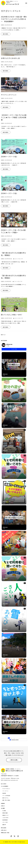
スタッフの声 (4, 822)
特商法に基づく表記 (5, 832)
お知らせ (3, 805)
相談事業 (4, 793)
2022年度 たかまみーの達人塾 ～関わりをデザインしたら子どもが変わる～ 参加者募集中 (14, 19)
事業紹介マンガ (5, 815)
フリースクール (5, 791)
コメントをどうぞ (19, 258)
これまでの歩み (5, 817)
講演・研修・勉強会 (6, 800)
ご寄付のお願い (14, 760)
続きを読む (5, 34)
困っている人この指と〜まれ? (11, 314)
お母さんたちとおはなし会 (10, 58)
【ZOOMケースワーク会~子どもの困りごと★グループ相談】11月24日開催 (13, 117)
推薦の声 (4, 824)
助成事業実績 (4, 820)
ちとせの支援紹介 (4, 786)
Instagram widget (14, 739)
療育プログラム (5, 798)
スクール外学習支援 (6, 795)
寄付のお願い (3, 827)
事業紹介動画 (4, 813)
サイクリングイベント (9, 95)
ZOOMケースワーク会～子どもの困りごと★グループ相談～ (13, 231)
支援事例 (3, 803)
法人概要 (3, 808)
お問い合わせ (3, 830)
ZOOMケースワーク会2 (9, 156)
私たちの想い (3, 783)
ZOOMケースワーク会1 (9, 193)
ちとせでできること (6, 788)
